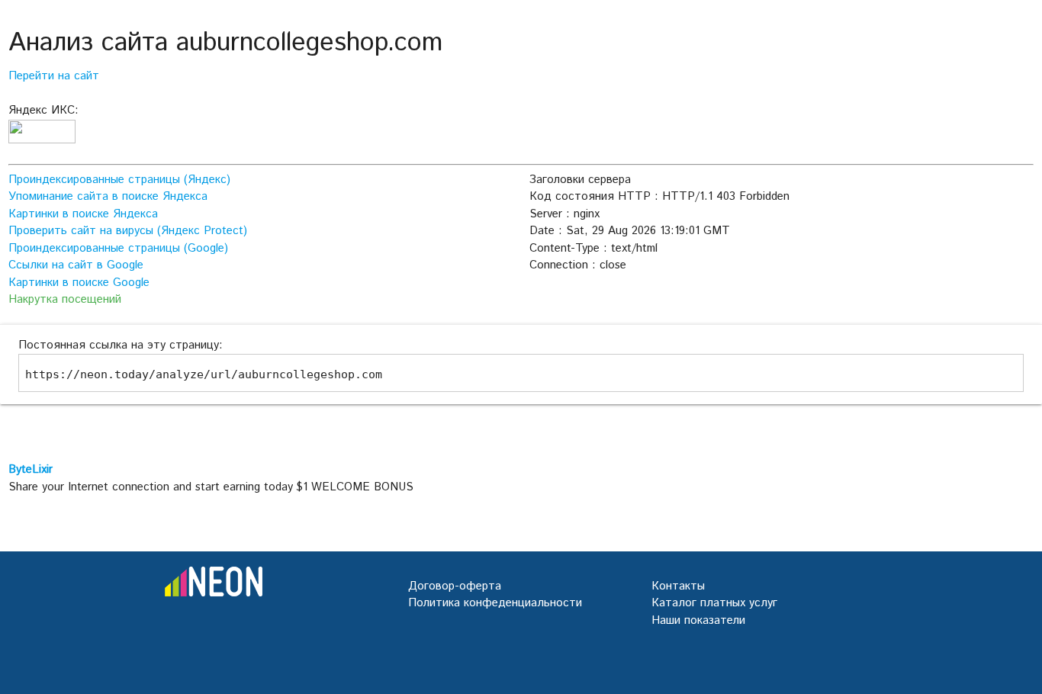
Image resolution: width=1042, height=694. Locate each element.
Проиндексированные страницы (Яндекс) (119, 180)
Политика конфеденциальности (495, 603)
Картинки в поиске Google (79, 283)
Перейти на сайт (53, 76)
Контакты (678, 586)
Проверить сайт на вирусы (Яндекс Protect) (127, 231)
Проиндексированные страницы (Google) (118, 248)
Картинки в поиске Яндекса (83, 214)
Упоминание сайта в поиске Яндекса (107, 196)
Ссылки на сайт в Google (75, 265)
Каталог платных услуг (714, 603)
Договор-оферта (454, 586)
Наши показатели (698, 620)
